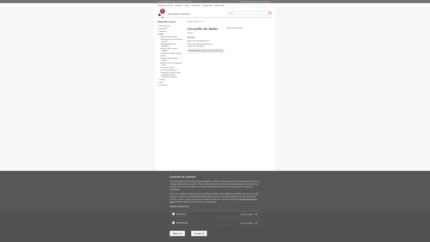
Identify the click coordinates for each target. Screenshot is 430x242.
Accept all (199, 233)
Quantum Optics (167, 67)
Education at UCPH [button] (165, 5)
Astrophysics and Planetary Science (172, 40)
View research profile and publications (205, 51)
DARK (163, 56)
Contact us (164, 85)
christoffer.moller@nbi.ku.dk (202, 44)
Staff (161, 34)
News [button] (187, 5)
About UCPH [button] (220, 5)
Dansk (267, 2)
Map (242, 2)
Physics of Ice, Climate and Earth (171, 64)
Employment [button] (207, 5)
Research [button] (178, 5)
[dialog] (215, 206)
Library (162, 79)
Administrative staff (169, 37)
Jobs (161, 82)
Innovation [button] (195, 5)
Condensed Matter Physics (171, 53)
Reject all (177, 233)
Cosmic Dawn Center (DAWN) (169, 50)
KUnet (261, 2)
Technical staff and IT (169, 70)
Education (164, 28)
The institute (165, 26)
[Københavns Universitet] (161, 13)
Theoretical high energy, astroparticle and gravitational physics (170, 74)
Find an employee (251, 2)
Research (163, 31)
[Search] (270, 13)
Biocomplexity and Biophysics (168, 45)
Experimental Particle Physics (169, 59)
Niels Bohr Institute (167, 22)
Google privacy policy (179, 206)
